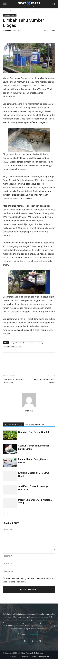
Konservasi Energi (29, 11)
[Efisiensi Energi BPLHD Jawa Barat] (10, 476)
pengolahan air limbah (12, 346)
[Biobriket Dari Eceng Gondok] (10, 435)
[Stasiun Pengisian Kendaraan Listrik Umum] (10, 449)
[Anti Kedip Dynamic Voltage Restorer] (10, 489)
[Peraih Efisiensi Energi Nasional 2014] (10, 503)
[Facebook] (5, 36)
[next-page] (9, 513)
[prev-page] (4, 513)
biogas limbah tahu (18, 343)
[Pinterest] (18, 36)
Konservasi (14, 11)
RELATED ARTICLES (13, 425)
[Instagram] (25, 641)
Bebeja (8, 30)
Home (5, 11)
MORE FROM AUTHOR (35, 425)
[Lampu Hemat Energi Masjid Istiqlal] (10, 462)
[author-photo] (29, 407)
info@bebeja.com (33, 634)
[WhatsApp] (25, 36)
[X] (12, 36)
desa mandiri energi (35, 343)
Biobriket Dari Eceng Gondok (34, 432)
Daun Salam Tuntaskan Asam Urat (13, 381)
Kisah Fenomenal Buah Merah (44, 381)
